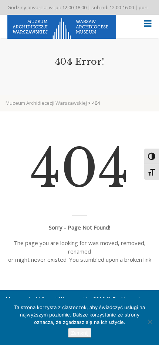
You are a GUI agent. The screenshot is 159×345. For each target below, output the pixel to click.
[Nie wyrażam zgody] (149, 321)
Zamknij (79, 333)
